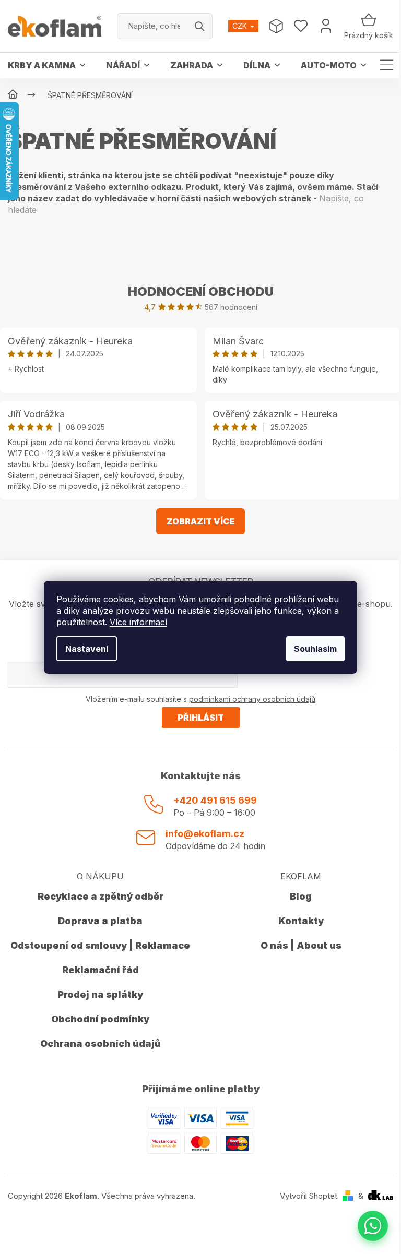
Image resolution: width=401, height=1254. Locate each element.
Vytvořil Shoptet (308, 1196)
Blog (301, 896)
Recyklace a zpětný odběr (100, 896)
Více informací (138, 622)
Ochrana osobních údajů (100, 1043)
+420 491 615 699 (215, 800)
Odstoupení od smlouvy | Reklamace (100, 945)
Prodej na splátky (100, 994)
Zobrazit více (200, 521)
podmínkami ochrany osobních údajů (252, 699)
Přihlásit (201, 717)
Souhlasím (315, 648)
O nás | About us (301, 945)
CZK (240, 25)
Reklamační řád (100, 969)
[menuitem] (46, 65)
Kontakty (301, 920)
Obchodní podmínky (100, 1018)
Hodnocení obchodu (201, 291)
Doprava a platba (100, 920)
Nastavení (86, 648)
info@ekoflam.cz (205, 833)
